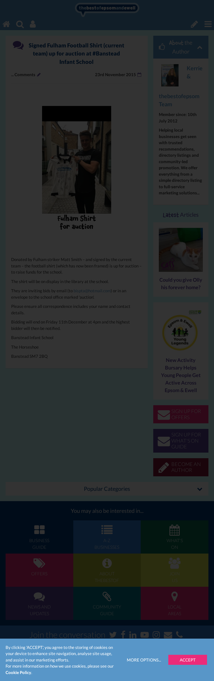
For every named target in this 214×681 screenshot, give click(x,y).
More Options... (144, 659)
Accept (188, 659)
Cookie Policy (18, 672)
